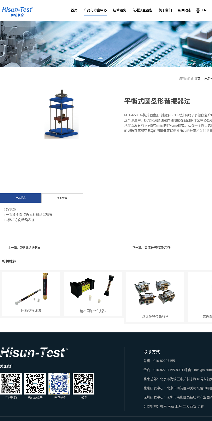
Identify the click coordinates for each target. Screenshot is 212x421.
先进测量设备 (142, 10)
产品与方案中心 (95, 10)
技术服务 (119, 10)
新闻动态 (184, 10)
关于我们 (165, 10)
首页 (74, 10)
